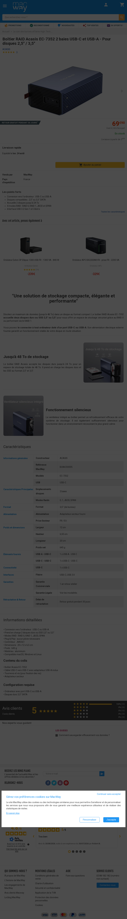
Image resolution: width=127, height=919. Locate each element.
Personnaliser (89, 819)
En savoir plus (13, 813)
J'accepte (111, 819)
